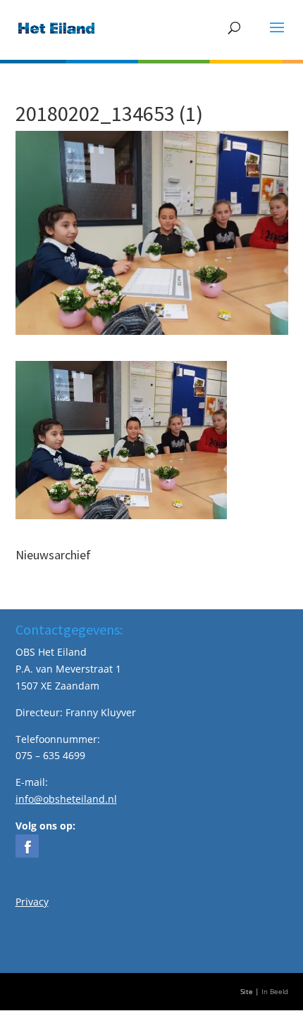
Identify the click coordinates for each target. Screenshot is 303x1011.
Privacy (32, 901)
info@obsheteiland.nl (66, 799)
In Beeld (274, 991)
